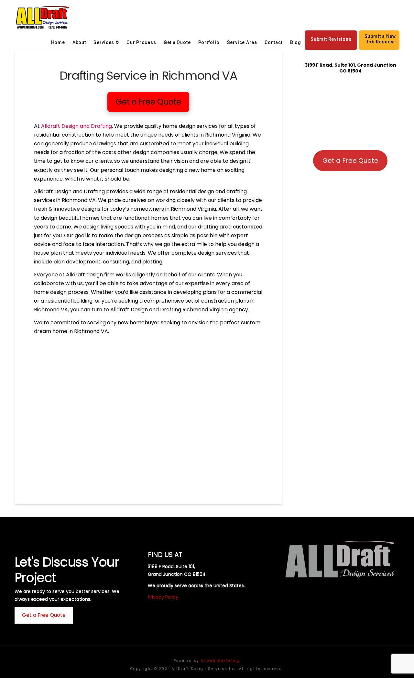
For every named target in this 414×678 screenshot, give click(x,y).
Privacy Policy (163, 597)
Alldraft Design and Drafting (76, 126)
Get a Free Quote (350, 160)
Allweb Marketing (220, 660)
